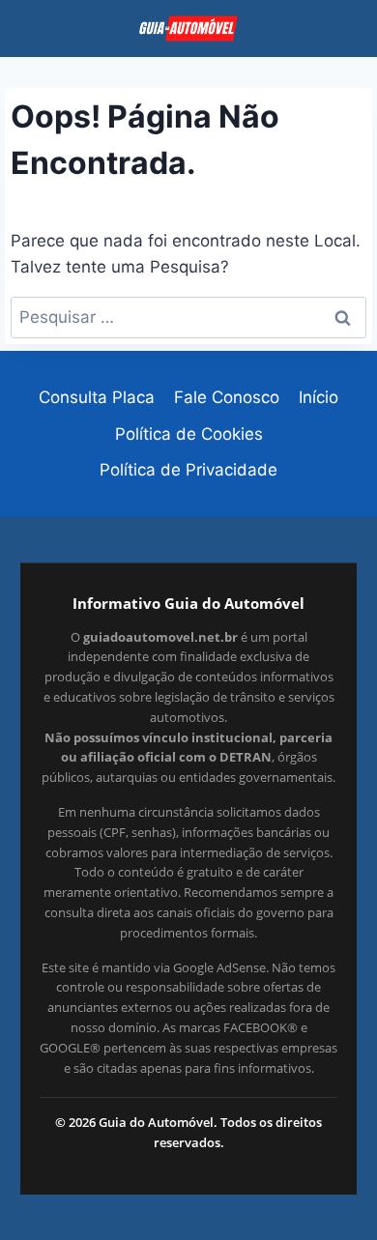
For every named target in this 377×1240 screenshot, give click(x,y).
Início (318, 397)
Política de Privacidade (188, 469)
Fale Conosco (226, 397)
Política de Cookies (189, 434)
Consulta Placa (97, 397)
